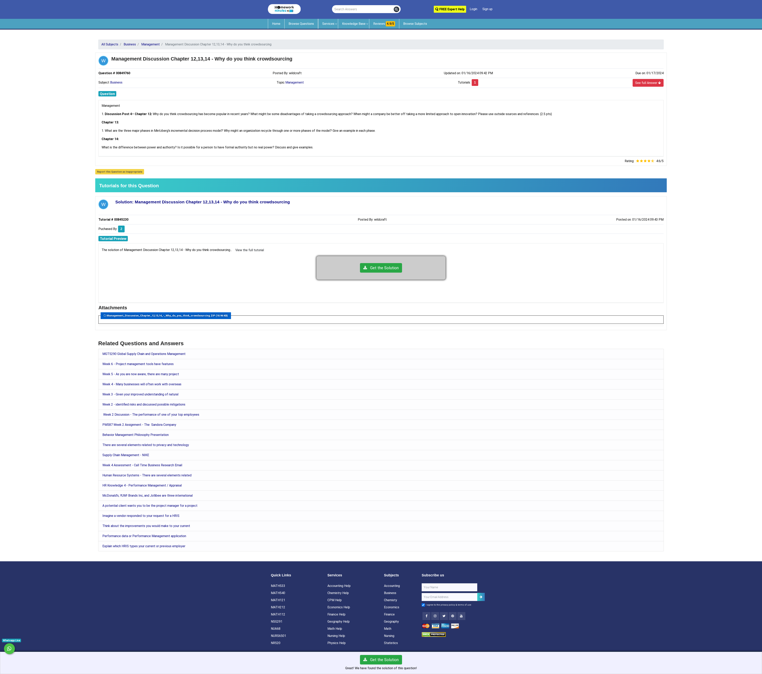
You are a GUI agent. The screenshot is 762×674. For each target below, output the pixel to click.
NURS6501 (278, 636)
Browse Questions (301, 24)
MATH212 (278, 607)
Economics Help (338, 607)
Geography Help (338, 621)
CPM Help (334, 600)
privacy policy (448, 605)
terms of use (464, 605)
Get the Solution (383, 267)
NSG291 (276, 621)
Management (294, 82)
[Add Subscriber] (481, 597)
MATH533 (278, 586)
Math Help (334, 629)
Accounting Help (339, 586)
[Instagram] (435, 616)
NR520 (275, 643)
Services (328, 24)
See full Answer (646, 83)
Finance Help (336, 614)
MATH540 (278, 593)
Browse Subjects (415, 24)
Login (473, 9)
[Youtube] (453, 616)
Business (116, 82)
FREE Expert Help (452, 9)
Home (276, 24)
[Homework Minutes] (284, 9)
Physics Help (336, 643)
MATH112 (278, 614)
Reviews (383, 24)
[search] (396, 9)
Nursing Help (336, 636)
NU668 (275, 629)
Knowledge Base (354, 24)
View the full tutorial (249, 250)
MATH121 (278, 600)
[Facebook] (426, 616)
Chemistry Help (338, 593)
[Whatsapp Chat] (9, 648)
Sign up (487, 9)
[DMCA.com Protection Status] (434, 634)
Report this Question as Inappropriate (119, 171)
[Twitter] (444, 616)
